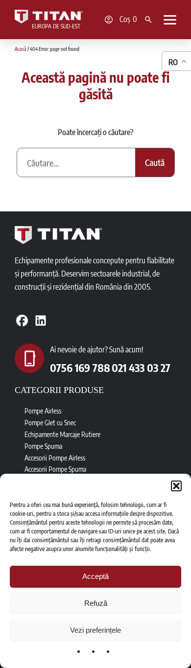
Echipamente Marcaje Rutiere (62, 434)
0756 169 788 (80, 367)
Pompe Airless (42, 411)
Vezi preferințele (95, 630)
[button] (176, 486)
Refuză (95, 603)
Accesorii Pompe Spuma (55, 469)
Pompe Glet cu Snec (50, 422)
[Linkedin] (40, 320)
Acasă (20, 49)
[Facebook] (22, 320)
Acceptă (95, 576)
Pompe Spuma (43, 446)
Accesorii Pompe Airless (54, 458)
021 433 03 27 (141, 367)
